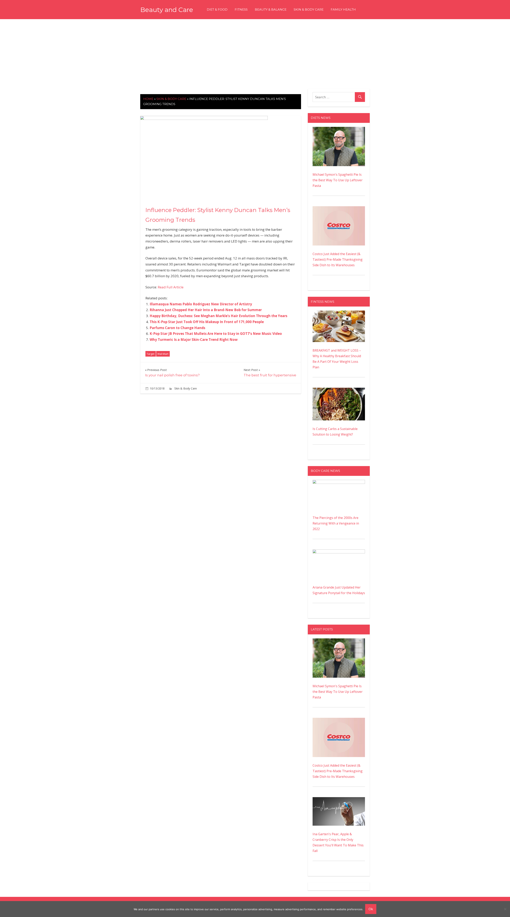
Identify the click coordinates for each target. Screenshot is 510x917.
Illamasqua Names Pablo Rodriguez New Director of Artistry (201, 304)
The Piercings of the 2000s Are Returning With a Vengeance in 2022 (336, 523)
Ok (371, 909)
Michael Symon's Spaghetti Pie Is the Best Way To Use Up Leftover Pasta (338, 180)
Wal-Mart (162, 354)
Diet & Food (217, 9)
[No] (505, 909)
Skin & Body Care (309, 9)
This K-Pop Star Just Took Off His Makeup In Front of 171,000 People (207, 321)
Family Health (343, 9)
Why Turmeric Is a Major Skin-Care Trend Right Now (194, 339)
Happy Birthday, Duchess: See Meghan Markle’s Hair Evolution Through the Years (218, 316)
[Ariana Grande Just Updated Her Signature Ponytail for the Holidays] (339, 552)
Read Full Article (170, 287)
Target (150, 354)
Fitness (241, 9)
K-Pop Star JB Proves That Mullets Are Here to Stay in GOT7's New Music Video (216, 333)
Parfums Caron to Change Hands (177, 327)
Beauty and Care (166, 10)
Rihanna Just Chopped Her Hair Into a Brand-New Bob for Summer (206, 310)
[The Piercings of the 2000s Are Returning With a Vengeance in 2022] (339, 482)
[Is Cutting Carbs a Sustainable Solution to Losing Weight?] (339, 390)
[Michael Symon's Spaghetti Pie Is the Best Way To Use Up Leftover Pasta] (339, 129)
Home (148, 99)
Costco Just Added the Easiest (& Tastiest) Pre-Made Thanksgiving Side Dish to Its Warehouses (338, 259)
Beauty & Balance (270, 9)
